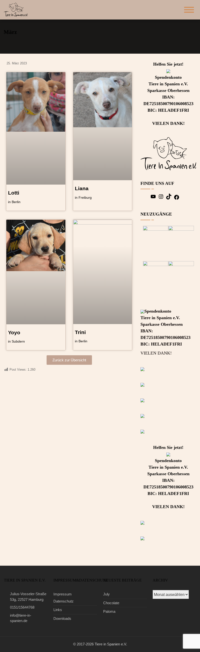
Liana (82, 188)
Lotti (13, 193)
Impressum (62, 594)
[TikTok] (169, 198)
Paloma (109, 611)
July (106, 594)
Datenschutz (63, 601)
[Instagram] (161, 198)
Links (57, 610)
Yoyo (14, 332)
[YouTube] (153, 198)
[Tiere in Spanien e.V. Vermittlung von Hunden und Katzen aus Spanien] (17, 9)
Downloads (62, 618)
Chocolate (111, 603)
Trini (80, 332)
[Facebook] (177, 199)
